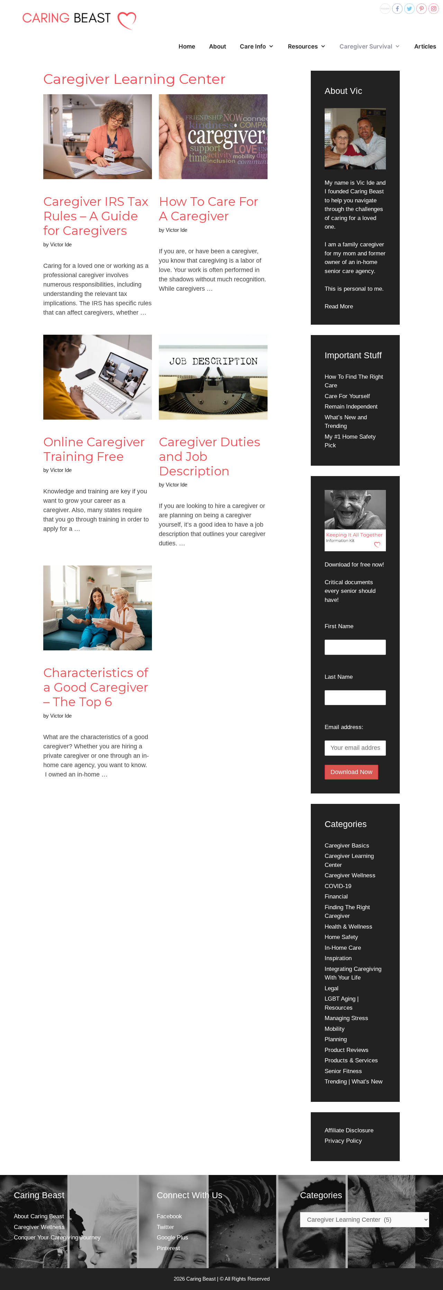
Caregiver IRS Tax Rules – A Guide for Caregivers (95, 216)
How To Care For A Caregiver (208, 208)
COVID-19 (338, 886)
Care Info (253, 46)
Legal (331, 988)
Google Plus (172, 1237)
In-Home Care (343, 948)
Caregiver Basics (347, 845)
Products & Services (351, 1060)
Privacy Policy (343, 1141)
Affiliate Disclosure (349, 1130)
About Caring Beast (39, 1216)
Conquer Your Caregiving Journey (57, 1237)
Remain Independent (351, 406)
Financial (336, 896)
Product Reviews (347, 1050)
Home (187, 46)
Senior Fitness (343, 1071)
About (217, 46)
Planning (336, 1039)
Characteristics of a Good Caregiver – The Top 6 (95, 687)
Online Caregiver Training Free (94, 449)
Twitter (165, 1227)
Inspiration (338, 958)
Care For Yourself (347, 396)
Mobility (335, 1029)
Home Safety (341, 937)
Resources (303, 46)
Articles (425, 46)
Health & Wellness (348, 926)
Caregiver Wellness (350, 875)
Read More (339, 306)
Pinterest (168, 1248)
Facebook (169, 1216)
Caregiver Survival (366, 46)
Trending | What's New (353, 1081)
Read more (65, 796)
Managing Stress (346, 1018)
